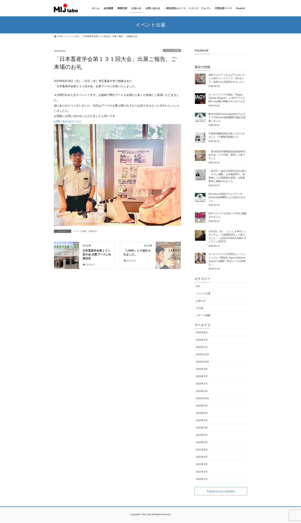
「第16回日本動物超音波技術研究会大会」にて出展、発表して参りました (227, 155)
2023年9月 (202, 405)
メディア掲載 (203, 315)
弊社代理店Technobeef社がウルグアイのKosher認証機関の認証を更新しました (227, 117)
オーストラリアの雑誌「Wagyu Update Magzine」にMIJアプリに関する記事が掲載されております (227, 98)
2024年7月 (202, 383)
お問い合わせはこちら (68, 121)
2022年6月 (202, 442)
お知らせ (93, 231)
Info (198, 286)
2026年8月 (202, 332)
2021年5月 (202, 464)
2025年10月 (202, 361)
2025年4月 (202, 369)
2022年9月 (202, 435)
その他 (199, 308)
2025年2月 (202, 376)
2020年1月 (202, 479)
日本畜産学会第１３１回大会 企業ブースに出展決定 (97, 254)
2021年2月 (202, 471)
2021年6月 (202, 456)
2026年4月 (202, 339)
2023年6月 (202, 413)
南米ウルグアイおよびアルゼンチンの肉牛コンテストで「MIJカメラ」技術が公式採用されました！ (227, 78)
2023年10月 (202, 398)
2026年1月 (202, 347)
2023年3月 (202, 427)
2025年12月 (202, 354)
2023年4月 (202, 420)
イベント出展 (172, 50)
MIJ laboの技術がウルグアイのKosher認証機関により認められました (227, 197)
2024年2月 (202, 391)
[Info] (66, 254)
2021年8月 (202, 449)
